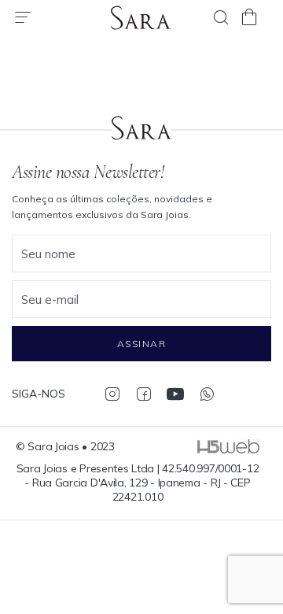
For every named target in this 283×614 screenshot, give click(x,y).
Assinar (141, 344)
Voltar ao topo (263, 531)
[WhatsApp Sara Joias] (206, 393)
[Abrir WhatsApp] (243, 574)
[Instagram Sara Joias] (112, 393)
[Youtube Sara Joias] (175, 393)
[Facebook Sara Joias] (143, 393)
